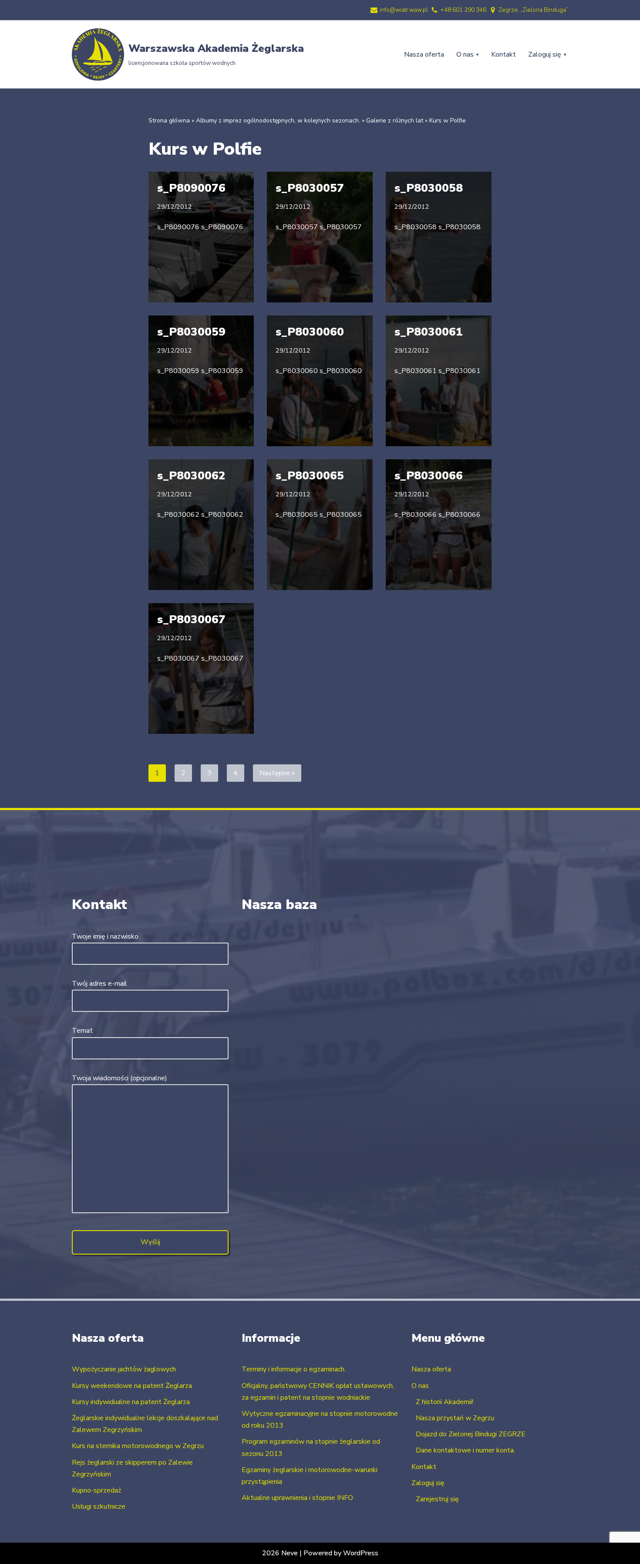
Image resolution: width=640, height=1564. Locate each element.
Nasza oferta (424, 54)
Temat (82, 1030)
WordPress (360, 1553)
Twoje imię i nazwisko (105, 936)
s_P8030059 (191, 331)
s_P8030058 (428, 188)
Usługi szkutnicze (98, 1506)
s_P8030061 (428, 331)
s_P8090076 (191, 188)
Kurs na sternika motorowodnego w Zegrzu (138, 1446)
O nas (420, 1386)
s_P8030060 (310, 331)
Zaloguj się (428, 1483)
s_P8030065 (310, 475)
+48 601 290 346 (463, 10)
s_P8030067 (191, 619)
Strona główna (169, 120)
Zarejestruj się (437, 1499)
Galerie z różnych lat (394, 120)
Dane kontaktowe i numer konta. (465, 1450)
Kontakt (503, 54)
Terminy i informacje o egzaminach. (294, 1369)
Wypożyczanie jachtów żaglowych (124, 1369)
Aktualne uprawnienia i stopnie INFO (297, 1498)
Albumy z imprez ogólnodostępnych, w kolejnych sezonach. (278, 120)
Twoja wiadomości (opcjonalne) (119, 1078)
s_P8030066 (428, 475)
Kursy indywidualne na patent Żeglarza (131, 1402)
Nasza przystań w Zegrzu (455, 1418)
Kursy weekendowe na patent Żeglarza (132, 1386)
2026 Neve (280, 1553)
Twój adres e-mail (99, 983)
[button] (477, 54)
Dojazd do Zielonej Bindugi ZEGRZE (470, 1434)
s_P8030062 (191, 475)
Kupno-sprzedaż (96, 1490)
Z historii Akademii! (444, 1402)
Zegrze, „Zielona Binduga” (533, 10)
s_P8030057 (310, 188)
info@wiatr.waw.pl (404, 10)
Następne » (277, 773)
